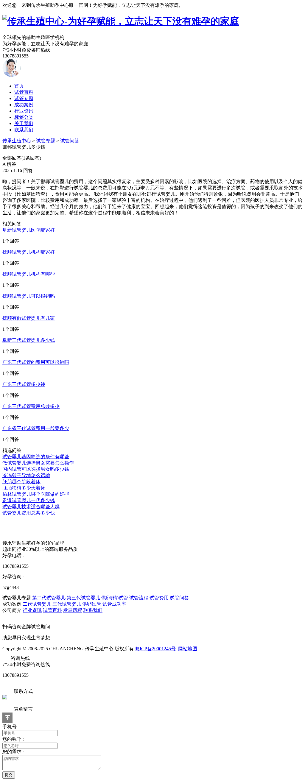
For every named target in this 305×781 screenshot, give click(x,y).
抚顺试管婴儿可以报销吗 (28, 296)
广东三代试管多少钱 (23, 384)
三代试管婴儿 (66, 604)
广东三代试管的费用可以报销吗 (35, 362)
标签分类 (23, 117)
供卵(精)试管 (114, 597)
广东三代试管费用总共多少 (31, 406)
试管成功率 (114, 604)
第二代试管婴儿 (49, 597)
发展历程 (72, 610)
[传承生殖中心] (120, 21)
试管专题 (23, 98)
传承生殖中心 (16, 140)
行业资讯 (23, 110)
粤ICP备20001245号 (155, 648)
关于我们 (23, 123)
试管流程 (138, 597)
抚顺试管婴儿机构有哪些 (28, 274)
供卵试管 (91, 604)
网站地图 (187, 648)
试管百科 (23, 92)
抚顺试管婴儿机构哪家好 (28, 252)
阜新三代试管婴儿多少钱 (28, 340)
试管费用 (159, 597)
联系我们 (23, 129)
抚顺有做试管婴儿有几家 (28, 318)
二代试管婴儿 (37, 604)
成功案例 (23, 104)
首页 (19, 85)
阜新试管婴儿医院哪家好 (28, 230)
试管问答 (69, 140)
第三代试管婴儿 (83, 597)
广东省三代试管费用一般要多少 (35, 428)
